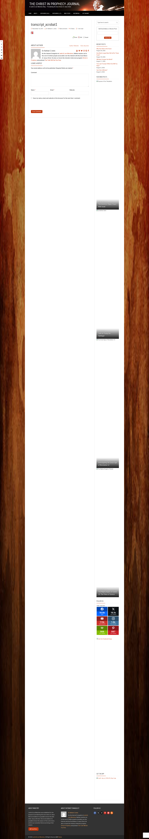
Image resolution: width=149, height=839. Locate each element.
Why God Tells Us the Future (103, 48)
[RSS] (111, 813)
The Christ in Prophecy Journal (54, 4)
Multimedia (76, 13)
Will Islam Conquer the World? (104, 59)
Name (33, 90)
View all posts (84, 46)
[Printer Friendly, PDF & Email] (80, 37)
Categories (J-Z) (56, 13)
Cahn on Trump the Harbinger (104, 334)
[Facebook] (95, 813)
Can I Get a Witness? (101, 70)
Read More (34, 829)
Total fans (102, 605)
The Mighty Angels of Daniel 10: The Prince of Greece (107, 592)
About (35, 13)
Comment (34, 72)
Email (52, 90)
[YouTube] (108, 813)
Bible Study (67, 13)
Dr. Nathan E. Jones (51, 28)
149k (97, 605)
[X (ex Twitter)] (98, 813)
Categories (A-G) (44, 13)
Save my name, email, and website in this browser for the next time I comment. (56, 98)
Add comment (63, 28)
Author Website (74, 46)
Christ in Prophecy (66, 825)
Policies (60, 837)
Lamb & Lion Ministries (66, 53)
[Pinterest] (105, 813)
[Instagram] (101, 813)
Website (72, 90)
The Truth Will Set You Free (53, 60)
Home (30, 13)
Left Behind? (85, 13)
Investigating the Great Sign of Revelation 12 (107, 463)
